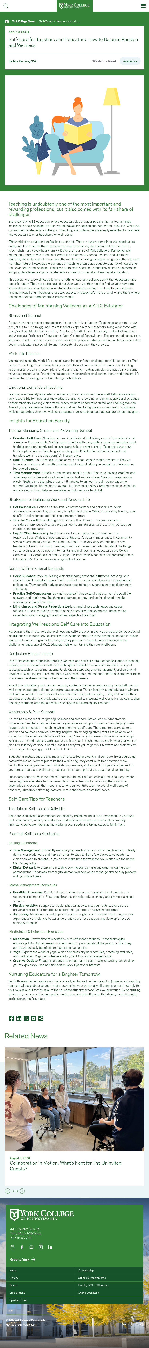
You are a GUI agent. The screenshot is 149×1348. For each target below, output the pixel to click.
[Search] (6, 6)
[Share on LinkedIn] (19, 1018)
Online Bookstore (88, 1292)
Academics (130, 61)
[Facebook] (22, 1247)
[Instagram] (41, 1247)
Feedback (127, 1324)
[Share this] (41, 1018)
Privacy (139, 1324)
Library (13, 1278)
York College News (23, 21)
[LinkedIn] (50, 1247)
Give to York (19, 1259)
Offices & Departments (92, 1278)
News (12, 1270)
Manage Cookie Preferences (20, 1324)
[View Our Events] (12, 1247)
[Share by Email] (33, 1018)
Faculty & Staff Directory (93, 1285)
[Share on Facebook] (12, 1018)
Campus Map (86, 1270)
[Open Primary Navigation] (143, 6)
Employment (17, 1292)
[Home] (8, 21)
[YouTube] (31, 1247)
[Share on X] (26, 1018)
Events (13, 1285)
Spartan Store (18, 1300)
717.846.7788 (21, 1238)
